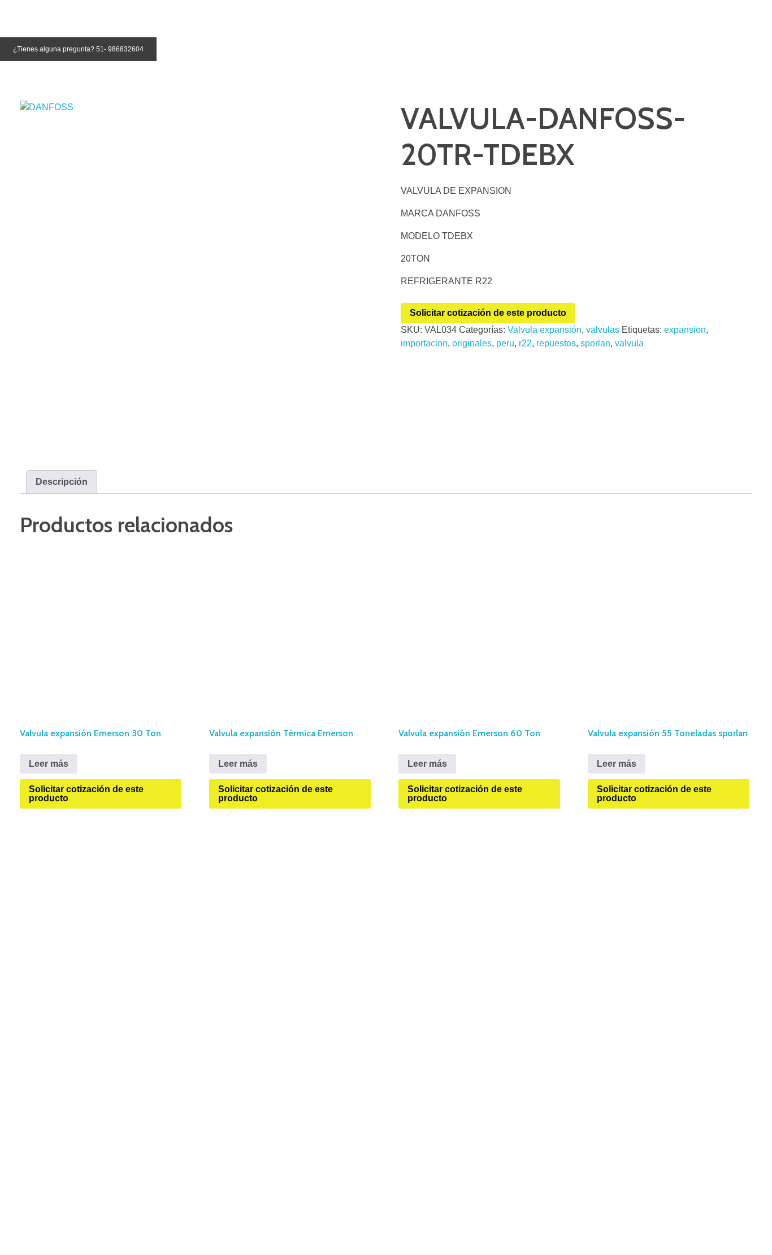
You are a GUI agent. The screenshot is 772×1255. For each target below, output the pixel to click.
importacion (424, 343)
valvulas (602, 330)
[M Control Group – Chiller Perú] (45, 15)
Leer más (48, 763)
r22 (525, 343)
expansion (685, 330)
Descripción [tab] (62, 482)
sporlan (595, 343)
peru (505, 343)
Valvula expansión (545, 330)
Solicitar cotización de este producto (488, 313)
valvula (629, 343)
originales (472, 343)
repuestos (556, 343)
